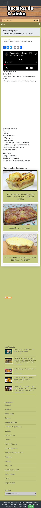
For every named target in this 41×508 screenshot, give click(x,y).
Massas (8, 431)
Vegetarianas (10, 483)
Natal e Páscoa (11, 444)
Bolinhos (8, 409)
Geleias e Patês (11, 422)
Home (5, 31)
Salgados (13, 31)
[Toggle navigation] (5, 3)
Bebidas (8, 405)
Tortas (7, 478)
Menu (3, 24)
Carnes (7, 418)
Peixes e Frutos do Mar (14, 452)
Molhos (8, 440)
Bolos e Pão (9, 414)
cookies (17, 502)
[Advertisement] (20, 105)
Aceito (31, 506)
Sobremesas (10, 474)
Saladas (8, 461)
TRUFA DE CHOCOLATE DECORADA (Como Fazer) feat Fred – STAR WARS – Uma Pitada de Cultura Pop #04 (25, 388)
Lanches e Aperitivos (13, 427)
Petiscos (8, 457)
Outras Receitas (11, 448)
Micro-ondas (10, 435)
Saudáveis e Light (12, 470)
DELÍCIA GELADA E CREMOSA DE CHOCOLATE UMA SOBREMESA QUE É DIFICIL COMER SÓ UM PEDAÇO (25, 360)
